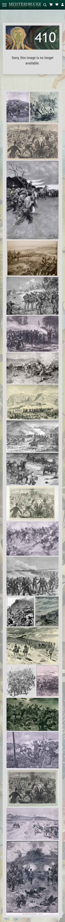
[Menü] (4, 5)
